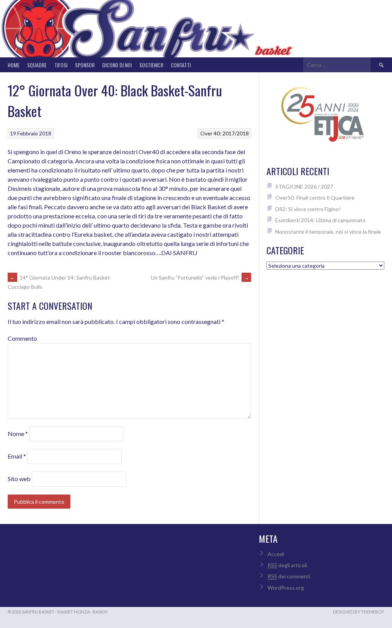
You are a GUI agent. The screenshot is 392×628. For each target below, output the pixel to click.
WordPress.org (286, 587)
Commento (22, 338)
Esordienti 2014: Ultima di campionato (320, 220)
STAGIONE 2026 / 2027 (304, 186)
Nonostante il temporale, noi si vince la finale (328, 231)
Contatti (181, 65)
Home (14, 65)
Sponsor (85, 65)
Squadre (37, 65)
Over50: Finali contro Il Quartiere (314, 197)
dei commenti (289, 576)
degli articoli (287, 565)
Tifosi (60, 65)
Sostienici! (151, 65)
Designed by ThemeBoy (358, 611)
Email (17, 456)
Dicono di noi (117, 65)
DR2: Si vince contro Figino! (308, 209)
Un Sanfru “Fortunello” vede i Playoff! (200, 277)
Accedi (276, 554)
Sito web (19, 478)
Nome (18, 433)
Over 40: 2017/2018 (224, 133)
